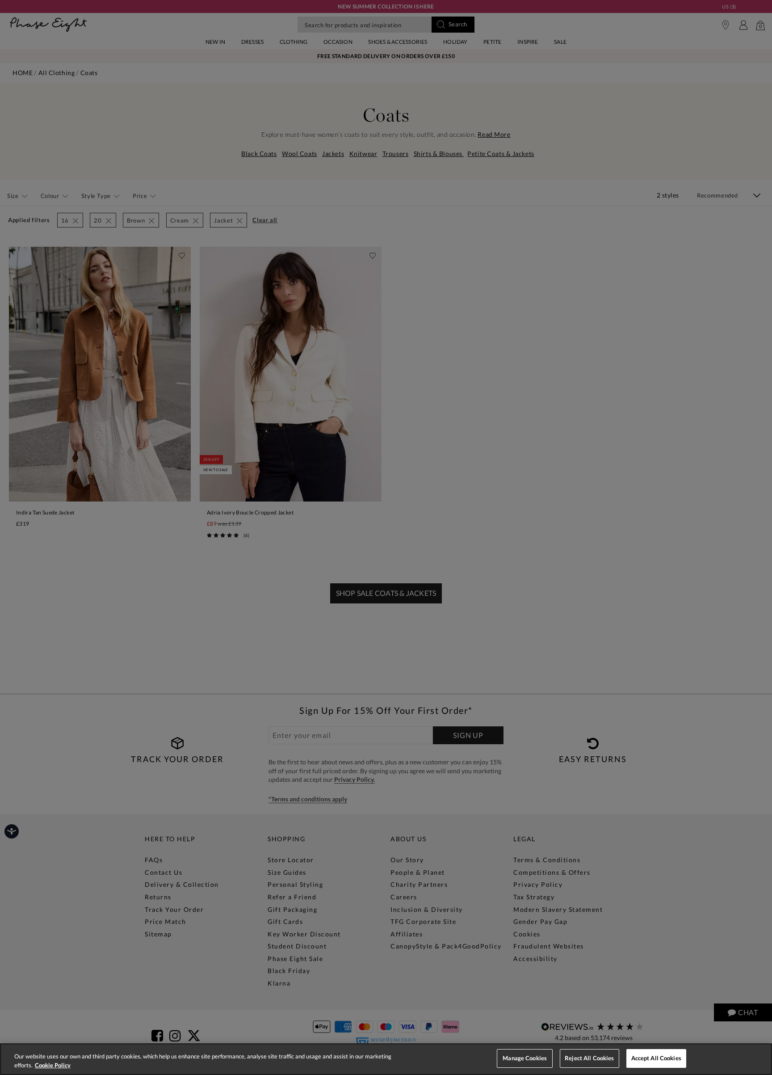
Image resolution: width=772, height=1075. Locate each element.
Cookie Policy (53, 1065)
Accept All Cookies (656, 1058)
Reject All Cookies (589, 1058)
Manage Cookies (525, 1058)
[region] (386, 1059)
